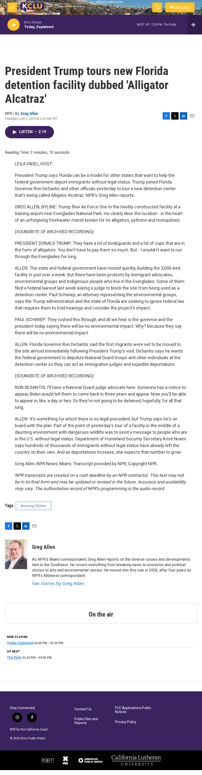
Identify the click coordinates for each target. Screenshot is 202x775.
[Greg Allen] (16, 554)
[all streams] (194, 24)
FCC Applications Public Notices (133, 710)
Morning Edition (33, 506)
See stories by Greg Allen (58, 583)
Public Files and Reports (86, 721)
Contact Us (82, 709)
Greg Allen (29, 113)
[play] (13, 25)
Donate (182, 7)
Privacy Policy (125, 722)
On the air (101, 614)
